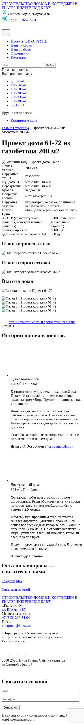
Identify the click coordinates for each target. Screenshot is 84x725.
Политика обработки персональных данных (35, 672)
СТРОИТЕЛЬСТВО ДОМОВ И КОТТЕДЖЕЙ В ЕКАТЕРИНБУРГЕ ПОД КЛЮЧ (39, 6)
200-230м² (18, 97)
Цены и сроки (21, 45)
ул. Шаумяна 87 (14, 609)
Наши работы (21, 49)
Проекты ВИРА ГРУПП (29, 41)
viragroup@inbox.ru (16, 625)
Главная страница (15, 128)
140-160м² (18, 85)
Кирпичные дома (24, 120)
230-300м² (18, 101)
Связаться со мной (16, 589)
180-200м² (18, 93)
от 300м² (17, 105)
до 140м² (17, 81)
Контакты (18, 57)
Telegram (8, 581)
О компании (20, 53)
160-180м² (18, 89)
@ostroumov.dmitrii (59, 446)
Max (19, 581)
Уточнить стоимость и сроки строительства (42, 322)
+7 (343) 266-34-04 (16, 617)
